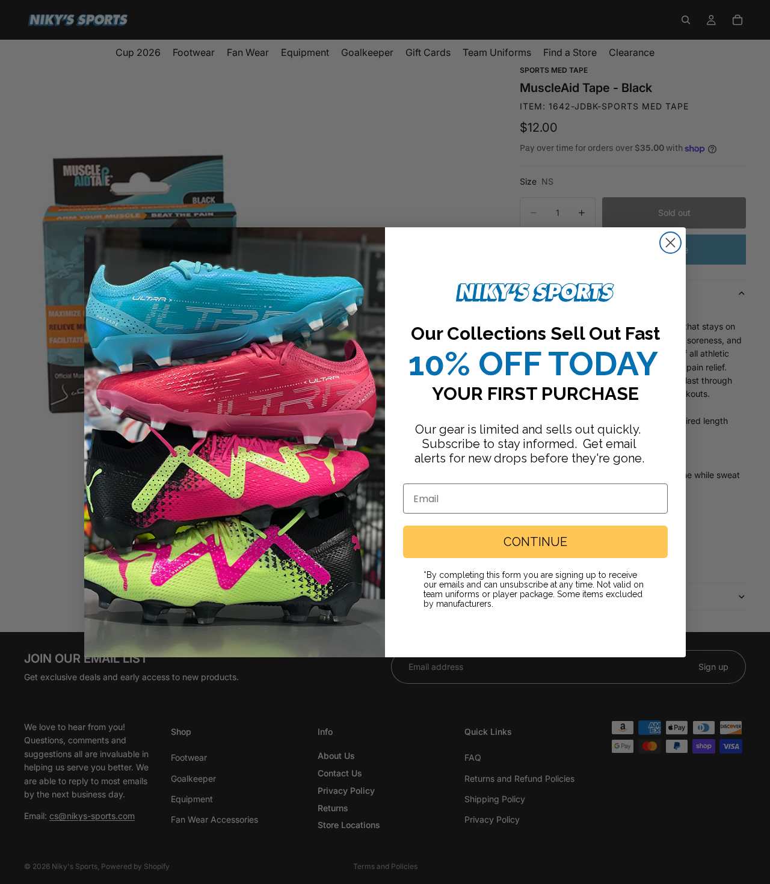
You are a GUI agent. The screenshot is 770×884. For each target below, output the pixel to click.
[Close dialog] (670, 242)
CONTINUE (535, 542)
